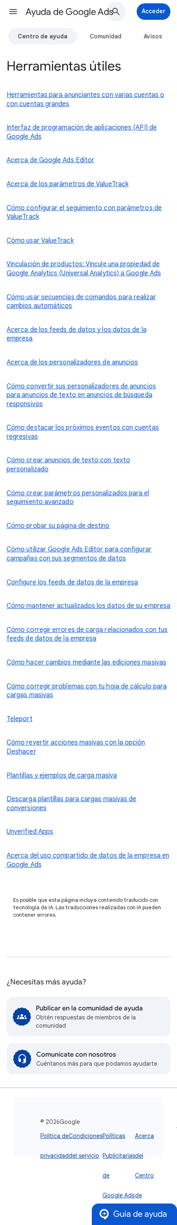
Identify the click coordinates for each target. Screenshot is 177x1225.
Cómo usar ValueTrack (40, 240)
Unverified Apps (30, 832)
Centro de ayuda (43, 36)
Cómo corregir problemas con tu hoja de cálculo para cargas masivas (87, 691)
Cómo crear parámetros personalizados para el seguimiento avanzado (78, 497)
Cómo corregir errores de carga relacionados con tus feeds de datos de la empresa (87, 634)
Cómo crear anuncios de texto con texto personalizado (68, 464)
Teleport (20, 719)
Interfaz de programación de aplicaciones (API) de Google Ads (82, 132)
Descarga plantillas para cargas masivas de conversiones (71, 803)
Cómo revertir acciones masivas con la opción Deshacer (76, 747)
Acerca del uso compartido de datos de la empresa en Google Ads (88, 860)
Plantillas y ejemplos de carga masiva (62, 775)
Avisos (153, 36)
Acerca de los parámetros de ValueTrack (67, 184)
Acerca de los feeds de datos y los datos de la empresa (77, 334)
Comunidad (105, 36)
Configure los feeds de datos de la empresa (72, 582)
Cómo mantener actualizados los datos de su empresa (88, 606)
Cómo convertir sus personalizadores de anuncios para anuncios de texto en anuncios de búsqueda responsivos (81, 395)
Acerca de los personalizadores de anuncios (72, 362)
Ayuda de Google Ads (69, 11)
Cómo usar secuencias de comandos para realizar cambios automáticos (81, 301)
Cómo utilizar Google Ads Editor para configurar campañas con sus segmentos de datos (79, 554)
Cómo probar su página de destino (58, 526)
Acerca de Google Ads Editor (50, 160)
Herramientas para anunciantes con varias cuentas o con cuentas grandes (85, 99)
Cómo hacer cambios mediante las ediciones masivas (86, 662)
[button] (13, 11)
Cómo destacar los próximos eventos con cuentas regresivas (83, 432)
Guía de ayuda (140, 1214)
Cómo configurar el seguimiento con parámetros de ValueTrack (84, 212)
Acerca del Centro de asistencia (148, 1175)
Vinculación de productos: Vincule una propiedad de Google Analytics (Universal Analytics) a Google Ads (84, 268)
